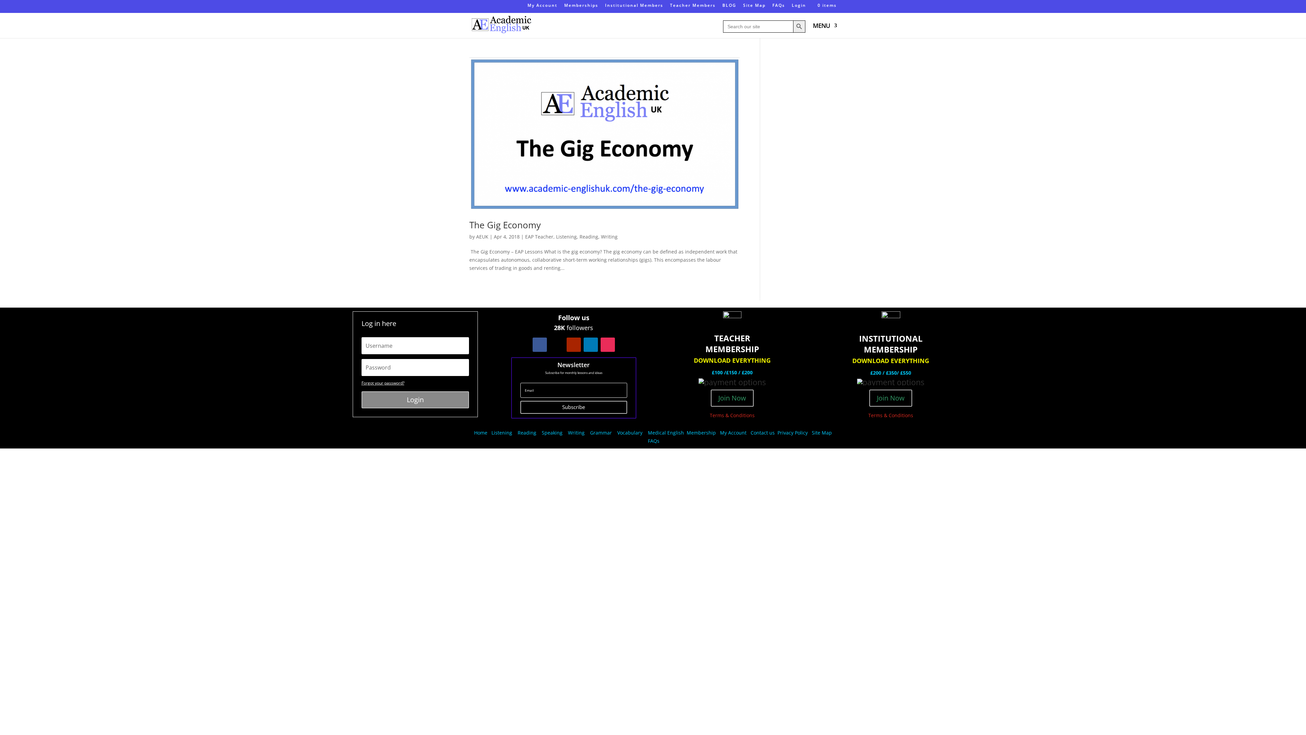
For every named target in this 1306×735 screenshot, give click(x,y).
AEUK (482, 236)
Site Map (754, 5)
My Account (542, 5)
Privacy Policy (793, 432)
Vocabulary (629, 432)
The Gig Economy (505, 225)
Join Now (732, 398)
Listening (566, 236)
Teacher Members (693, 5)
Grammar (601, 432)
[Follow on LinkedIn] (591, 345)
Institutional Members (634, 5)
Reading (589, 236)
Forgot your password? (383, 383)
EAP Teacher (539, 236)
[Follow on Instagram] (608, 345)
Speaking (552, 432)
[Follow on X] (557, 345)
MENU (821, 26)
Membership (701, 432)
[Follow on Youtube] (574, 345)
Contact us (763, 432)
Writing (609, 236)
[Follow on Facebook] (540, 345)
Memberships (581, 5)
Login (799, 5)
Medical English (666, 432)
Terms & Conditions (732, 415)
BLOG (729, 5)
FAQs (778, 5)
